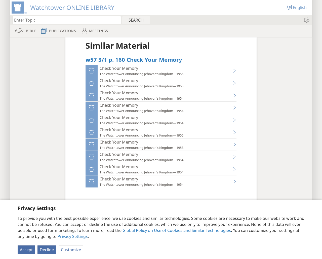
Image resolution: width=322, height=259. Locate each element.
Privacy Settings (73, 236)
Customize (71, 249)
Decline (47, 249)
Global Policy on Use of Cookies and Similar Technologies (177, 230)
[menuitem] (306, 20)
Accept (26, 249)
